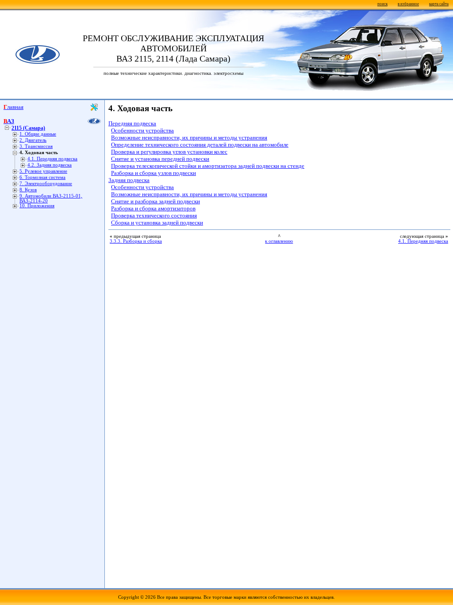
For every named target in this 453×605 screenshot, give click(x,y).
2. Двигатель (32, 140)
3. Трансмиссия (36, 146)
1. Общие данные (37, 134)
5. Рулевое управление (43, 171)
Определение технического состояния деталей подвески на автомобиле (199, 144)
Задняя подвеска (129, 180)
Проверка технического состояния (154, 215)
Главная (13, 107)
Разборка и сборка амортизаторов (153, 208)
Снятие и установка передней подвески (160, 158)
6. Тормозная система (42, 177)
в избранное (408, 4)
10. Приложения (36, 205)
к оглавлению (279, 241)
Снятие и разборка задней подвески (155, 201)
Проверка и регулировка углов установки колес (169, 151)
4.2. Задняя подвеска (49, 165)
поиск (382, 4)
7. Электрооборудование (45, 183)
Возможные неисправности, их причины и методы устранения (189, 137)
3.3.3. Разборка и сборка (136, 241)
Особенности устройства (142, 130)
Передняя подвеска (132, 123)
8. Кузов (28, 189)
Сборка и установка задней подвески (157, 222)
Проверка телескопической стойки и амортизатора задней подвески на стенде (207, 166)
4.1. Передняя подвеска (52, 158)
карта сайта (439, 4)
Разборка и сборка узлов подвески (153, 173)
